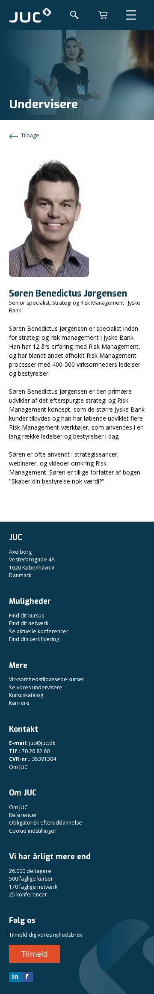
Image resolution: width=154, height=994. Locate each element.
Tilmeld (34, 954)
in (15, 976)
